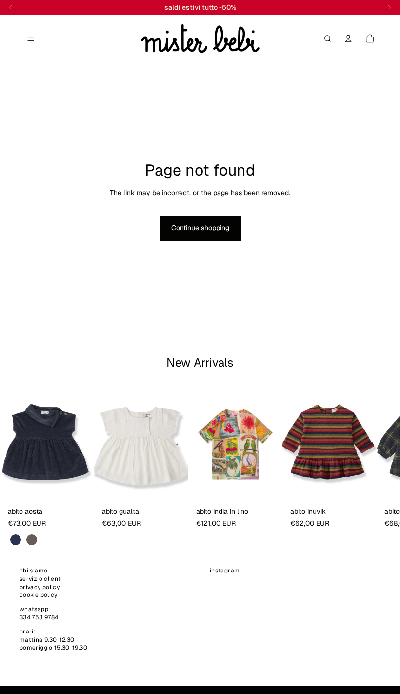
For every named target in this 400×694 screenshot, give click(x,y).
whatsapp (34, 609)
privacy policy (40, 587)
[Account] (348, 38)
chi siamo (33, 570)
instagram (225, 570)
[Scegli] (79, 488)
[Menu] (31, 38)
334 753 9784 (39, 617)
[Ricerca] (328, 38)
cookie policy (39, 595)
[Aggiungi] (173, 488)
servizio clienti (41, 579)
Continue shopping (200, 228)
